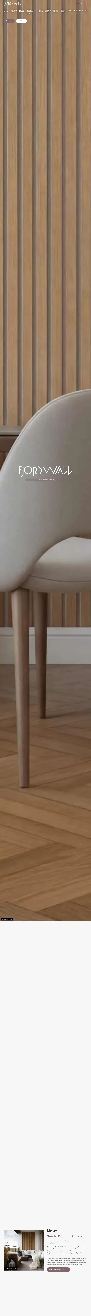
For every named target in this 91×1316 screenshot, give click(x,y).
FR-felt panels (21, 11)
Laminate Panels (48, 11)
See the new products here (57, 1269)
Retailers (21, 21)
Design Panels (63, 11)
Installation (83, 10)
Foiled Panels (55, 11)
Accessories (73, 10)
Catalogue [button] (9, 21)
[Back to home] (12, 4)
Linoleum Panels (14, 11)
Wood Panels (6, 11)
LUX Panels (41, 11)
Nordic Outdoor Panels (30, 12)
